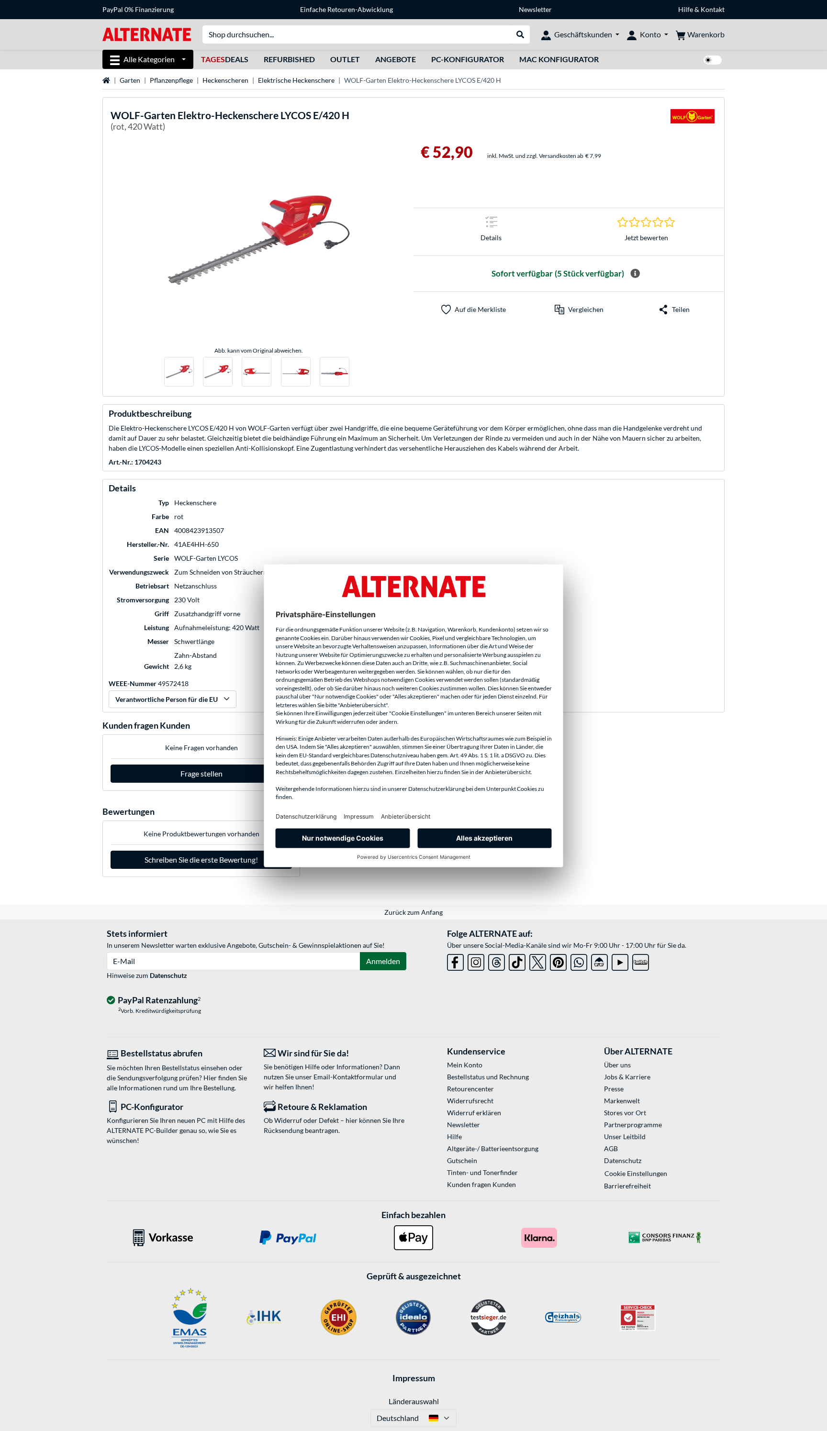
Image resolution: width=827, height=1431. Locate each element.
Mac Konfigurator (559, 59)
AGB (611, 1148)
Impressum (413, 1378)
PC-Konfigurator (467, 59)
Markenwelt (622, 1101)
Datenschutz (168, 975)
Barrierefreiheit (627, 1186)
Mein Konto (464, 1065)
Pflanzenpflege (171, 80)
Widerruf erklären (474, 1113)
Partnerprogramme (633, 1124)
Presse (614, 1089)
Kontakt (713, 9)
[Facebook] (455, 960)
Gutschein (462, 1160)
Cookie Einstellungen (635, 1173)
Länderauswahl (414, 1401)
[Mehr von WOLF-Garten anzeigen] (692, 122)
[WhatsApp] (578, 960)
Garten (130, 80)
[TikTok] (517, 960)
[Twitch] (640, 960)
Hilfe (685, 9)
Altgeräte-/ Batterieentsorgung (492, 1148)
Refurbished (289, 59)
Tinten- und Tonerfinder (482, 1172)
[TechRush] (599, 960)
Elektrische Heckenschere (296, 80)
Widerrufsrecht (470, 1101)
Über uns (617, 1065)
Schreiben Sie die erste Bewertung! (201, 859)
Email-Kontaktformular (348, 1077)
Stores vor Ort (625, 1113)
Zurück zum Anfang (413, 912)
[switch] (713, 60)
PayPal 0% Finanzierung (138, 9)
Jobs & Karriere (627, 1077)
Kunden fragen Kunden (481, 1184)
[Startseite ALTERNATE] (146, 34)
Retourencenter (470, 1089)
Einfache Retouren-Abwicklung (346, 9)
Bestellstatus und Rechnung (488, 1077)
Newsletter (535, 9)
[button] (579, 310)
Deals (224, 59)
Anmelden (383, 960)
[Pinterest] (558, 960)
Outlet (345, 59)
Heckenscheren (225, 80)
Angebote (395, 59)
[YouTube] (620, 960)
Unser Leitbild (625, 1136)
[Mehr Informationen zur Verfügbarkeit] (635, 274)
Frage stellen (201, 773)
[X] (537, 960)
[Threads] (496, 960)
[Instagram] (476, 960)
